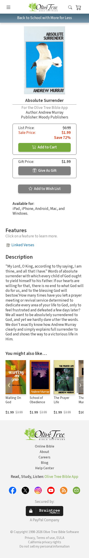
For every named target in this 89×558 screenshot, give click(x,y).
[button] (70, 7)
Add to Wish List (47, 189)
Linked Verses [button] (22, 245)
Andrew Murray (51, 112)
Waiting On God (13, 400)
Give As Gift (47, 170)
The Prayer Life (61, 400)
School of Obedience (37, 400)
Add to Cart (47, 147)
